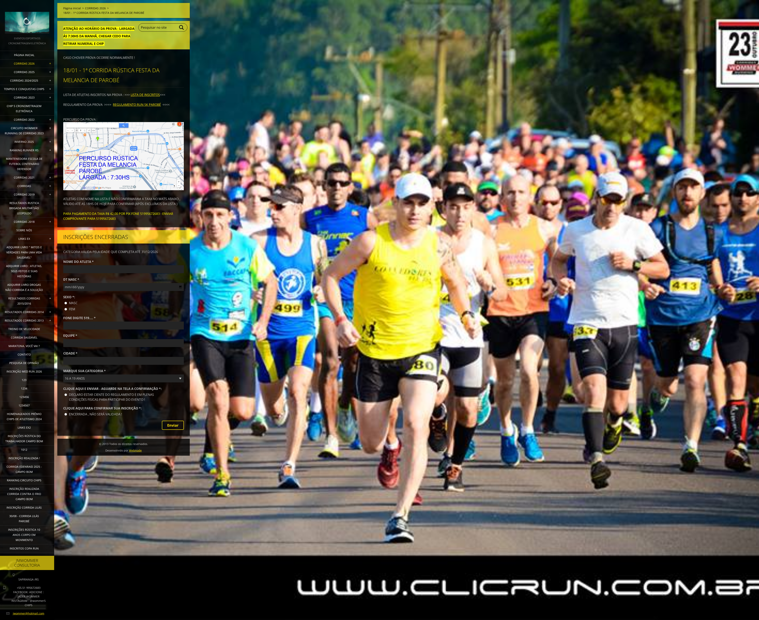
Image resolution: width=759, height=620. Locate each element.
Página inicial (24, 55)
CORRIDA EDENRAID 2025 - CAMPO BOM (24, 469)
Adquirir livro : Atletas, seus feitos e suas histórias (24, 271)
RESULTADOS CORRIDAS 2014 (24, 312)
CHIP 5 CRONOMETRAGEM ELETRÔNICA (24, 108)
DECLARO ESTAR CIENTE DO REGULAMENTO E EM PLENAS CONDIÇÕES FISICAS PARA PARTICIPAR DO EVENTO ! (111, 397)
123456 (24, 397)
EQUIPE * (70, 335)
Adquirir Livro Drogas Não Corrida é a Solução (24, 287)
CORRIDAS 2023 (24, 97)
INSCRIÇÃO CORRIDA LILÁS (24, 507)
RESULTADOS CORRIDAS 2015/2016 (24, 300)
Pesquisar (181, 27)
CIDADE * (70, 353)
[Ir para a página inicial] (27, 18)
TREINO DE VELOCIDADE (24, 329)
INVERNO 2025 (24, 142)
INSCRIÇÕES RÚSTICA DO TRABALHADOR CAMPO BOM (24, 438)
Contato (24, 354)
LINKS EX (24, 239)
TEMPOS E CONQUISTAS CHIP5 (24, 89)
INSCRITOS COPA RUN (24, 548)
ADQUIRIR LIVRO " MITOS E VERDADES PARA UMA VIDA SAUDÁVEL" (24, 252)
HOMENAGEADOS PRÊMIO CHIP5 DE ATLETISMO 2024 (24, 416)
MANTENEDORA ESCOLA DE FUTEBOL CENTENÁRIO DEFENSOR (24, 164)
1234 (24, 388)
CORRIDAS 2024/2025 (24, 80)
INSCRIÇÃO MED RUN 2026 (24, 371)
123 (24, 380)
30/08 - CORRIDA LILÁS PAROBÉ (24, 518)
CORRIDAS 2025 (24, 72)
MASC (73, 303)
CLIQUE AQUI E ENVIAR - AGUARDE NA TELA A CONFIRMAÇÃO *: (112, 389)
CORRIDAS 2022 (24, 119)
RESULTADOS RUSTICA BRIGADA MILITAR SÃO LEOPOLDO (24, 208)
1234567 (24, 405)
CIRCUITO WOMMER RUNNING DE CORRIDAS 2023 (24, 130)
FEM (72, 309)
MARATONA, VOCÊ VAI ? (24, 346)
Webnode (135, 450)
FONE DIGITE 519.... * (79, 318)
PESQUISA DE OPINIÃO (24, 363)
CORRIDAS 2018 (24, 222)
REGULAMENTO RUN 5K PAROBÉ (137, 105)
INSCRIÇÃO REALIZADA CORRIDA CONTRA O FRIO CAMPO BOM (24, 494)
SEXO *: (69, 297)
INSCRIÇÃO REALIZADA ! (24, 458)
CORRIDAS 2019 (24, 194)
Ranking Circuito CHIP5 (24, 480)
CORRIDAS (24, 186)
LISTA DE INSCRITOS (145, 95)
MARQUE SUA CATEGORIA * (84, 371)
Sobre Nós (24, 230)
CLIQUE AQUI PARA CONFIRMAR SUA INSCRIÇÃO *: (102, 408)
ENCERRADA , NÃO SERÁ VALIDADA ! (95, 414)
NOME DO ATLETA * (78, 262)
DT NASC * (71, 279)
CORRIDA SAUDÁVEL (24, 337)
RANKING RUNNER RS (24, 150)
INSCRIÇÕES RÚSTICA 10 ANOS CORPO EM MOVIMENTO (24, 535)
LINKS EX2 (24, 427)
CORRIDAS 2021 (24, 177)
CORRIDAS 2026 (24, 63)
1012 (24, 450)
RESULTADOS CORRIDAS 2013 (24, 320)
